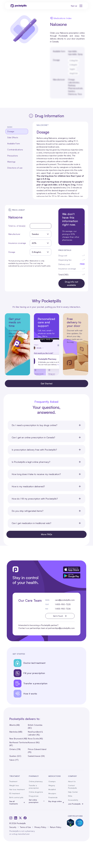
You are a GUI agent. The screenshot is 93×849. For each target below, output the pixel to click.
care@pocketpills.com (65, 600)
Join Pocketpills (74, 804)
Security (12, 827)
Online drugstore (36, 792)
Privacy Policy (40, 827)
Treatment (13, 781)
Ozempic (52, 781)
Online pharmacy (36, 781)
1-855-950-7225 (63, 604)
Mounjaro (52, 793)
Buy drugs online (55, 801)
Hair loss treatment (17, 789)
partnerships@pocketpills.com (61, 628)
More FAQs (46, 534)
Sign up (74, 6)
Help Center (73, 792)
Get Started (46, 383)
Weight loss (14, 785)
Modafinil (52, 789)
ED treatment (14, 793)
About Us (72, 781)
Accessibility (73, 800)
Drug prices (33, 796)
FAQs (70, 796)
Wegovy (51, 785)
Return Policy (55, 827)
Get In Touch (58, 616)
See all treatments (13, 802)
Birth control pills (16, 797)
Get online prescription (33, 801)
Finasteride (52, 797)
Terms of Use (25, 827)
